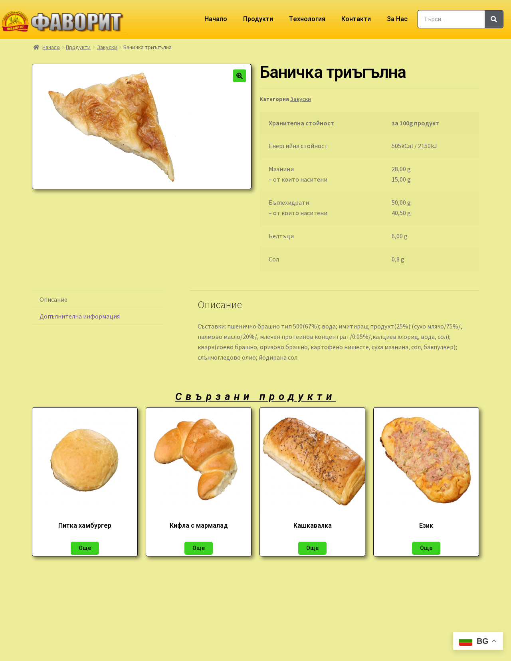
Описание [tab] (53, 299)
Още (85, 548)
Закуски (107, 47)
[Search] (494, 19)
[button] (239, 75)
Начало (215, 19)
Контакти (356, 19)
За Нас (397, 19)
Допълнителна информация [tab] (80, 316)
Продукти (258, 19)
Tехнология (307, 19)
